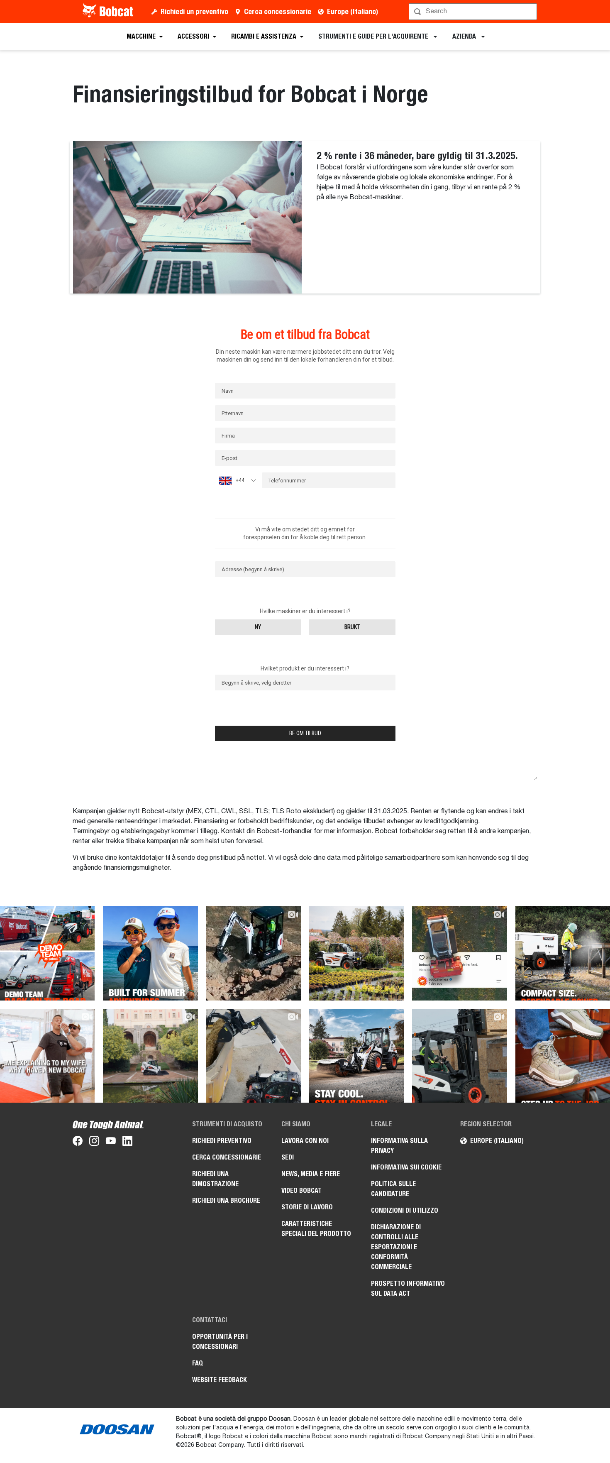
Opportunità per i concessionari (220, 1341)
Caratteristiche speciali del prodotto (316, 1229)
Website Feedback (219, 1380)
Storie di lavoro (307, 1207)
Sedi (287, 1157)
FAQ (197, 1363)
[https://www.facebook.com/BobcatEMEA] (78, 1142)
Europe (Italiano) (352, 11)
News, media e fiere (310, 1174)
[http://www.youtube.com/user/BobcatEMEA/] (111, 1142)
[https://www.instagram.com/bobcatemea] (94, 1142)
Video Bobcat (301, 1190)
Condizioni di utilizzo (404, 1210)
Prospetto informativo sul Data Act (408, 1288)
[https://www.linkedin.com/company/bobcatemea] (127, 1142)
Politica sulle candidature (393, 1189)
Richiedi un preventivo (194, 11)
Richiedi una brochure (226, 1200)
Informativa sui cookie (406, 1167)
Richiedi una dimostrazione (215, 1179)
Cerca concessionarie (277, 11)
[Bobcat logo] (108, 11)
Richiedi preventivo (221, 1141)
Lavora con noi (305, 1141)
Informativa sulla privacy (399, 1146)
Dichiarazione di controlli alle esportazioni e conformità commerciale (396, 1247)
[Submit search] (530, 11)
